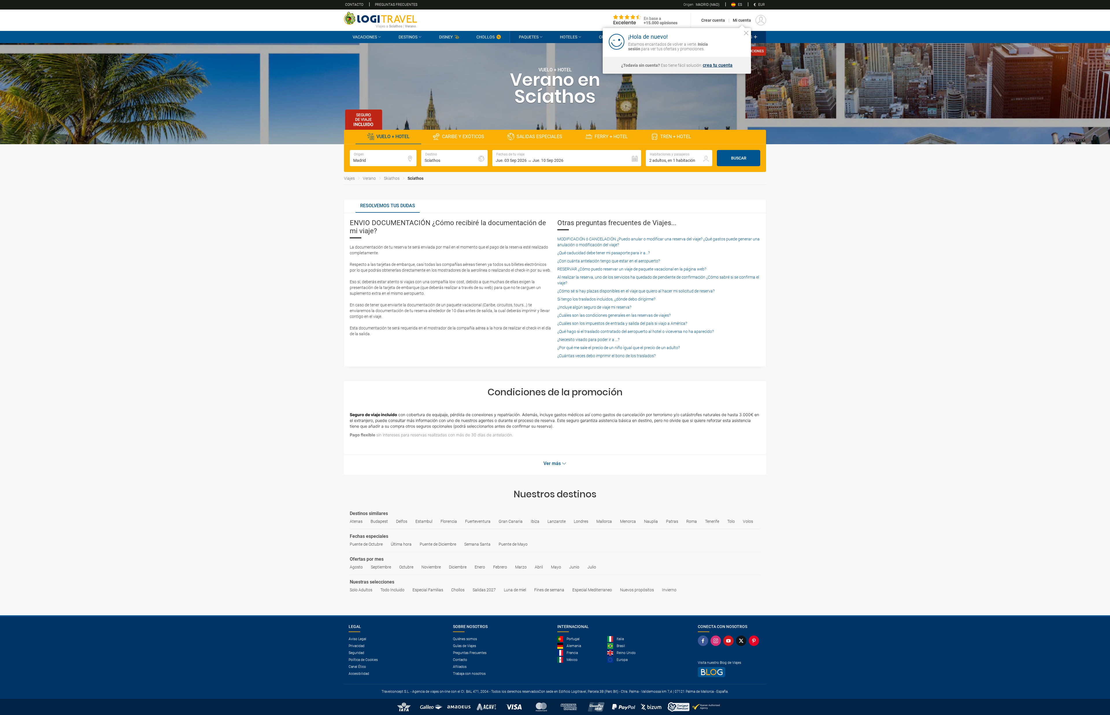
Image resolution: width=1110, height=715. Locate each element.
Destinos (408, 37)
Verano (369, 178)
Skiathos (391, 178)
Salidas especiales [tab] (539, 136)
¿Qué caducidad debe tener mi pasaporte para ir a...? (603, 253)
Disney (446, 37)
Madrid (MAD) (701, 5)
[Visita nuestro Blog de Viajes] (729, 672)
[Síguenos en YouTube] (729, 641)
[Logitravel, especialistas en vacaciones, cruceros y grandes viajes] (380, 18)
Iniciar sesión (728, 41)
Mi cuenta (742, 20)
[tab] (388, 206)
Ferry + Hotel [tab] (611, 136)
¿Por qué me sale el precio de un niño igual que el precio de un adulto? (618, 347)
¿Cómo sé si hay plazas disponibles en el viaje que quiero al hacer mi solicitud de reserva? (636, 291)
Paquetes (529, 37)
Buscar (738, 158)
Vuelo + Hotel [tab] (393, 136)
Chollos (485, 37)
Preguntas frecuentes (396, 5)
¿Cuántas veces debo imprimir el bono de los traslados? (606, 355)
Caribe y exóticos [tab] (463, 136)
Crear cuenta (713, 20)
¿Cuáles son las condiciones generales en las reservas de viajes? (614, 315)
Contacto (354, 5)
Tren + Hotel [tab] (675, 136)
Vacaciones (365, 37)
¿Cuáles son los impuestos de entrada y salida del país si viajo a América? (622, 323)
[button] (566, 158)
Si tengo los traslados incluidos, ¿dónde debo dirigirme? (606, 299)
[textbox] (383, 158)
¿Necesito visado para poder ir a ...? (588, 339)
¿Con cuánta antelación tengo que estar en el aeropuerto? (608, 261)
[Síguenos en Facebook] (704, 641)
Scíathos (415, 178)
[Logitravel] (645, 20)
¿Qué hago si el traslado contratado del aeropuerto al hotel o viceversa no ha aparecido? (635, 331)
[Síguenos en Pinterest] (755, 641)
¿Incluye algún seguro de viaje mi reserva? (594, 307)
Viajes (349, 178)
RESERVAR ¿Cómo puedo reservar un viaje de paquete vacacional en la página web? (631, 269)
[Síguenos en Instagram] (717, 641)
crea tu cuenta (717, 65)
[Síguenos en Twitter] (742, 641)
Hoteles (568, 37)
